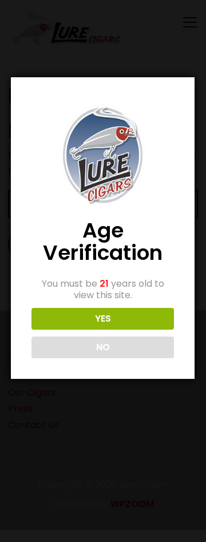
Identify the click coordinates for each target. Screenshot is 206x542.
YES (103, 318)
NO (103, 347)
